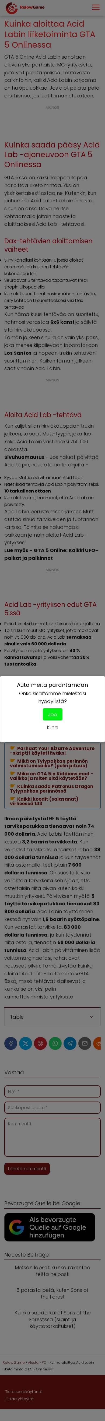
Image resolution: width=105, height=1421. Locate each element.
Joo (52, 714)
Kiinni (52, 727)
